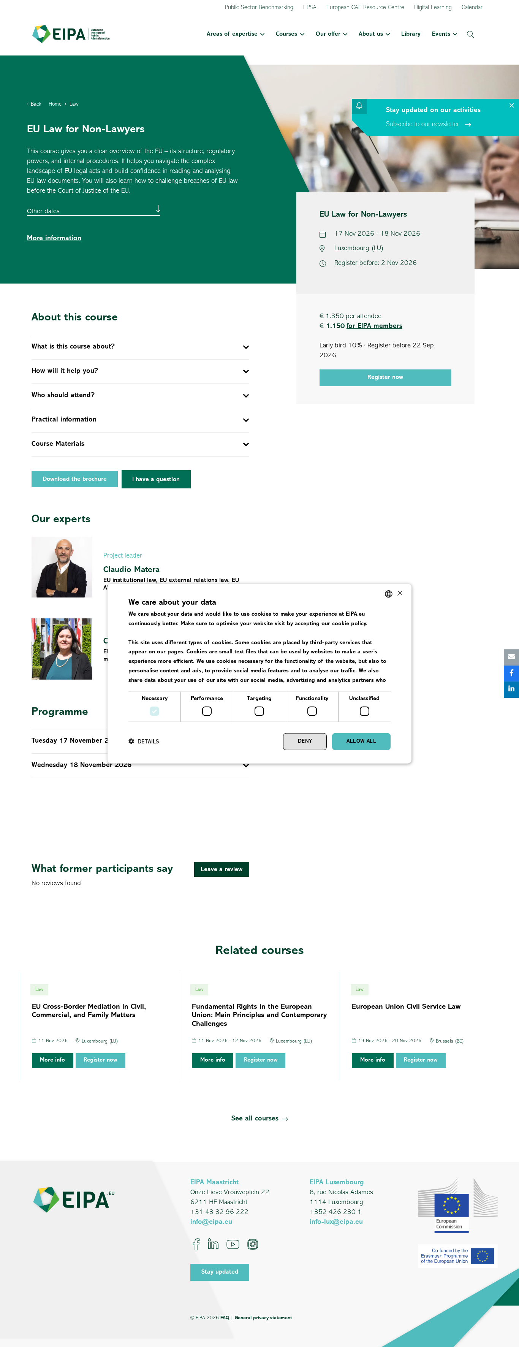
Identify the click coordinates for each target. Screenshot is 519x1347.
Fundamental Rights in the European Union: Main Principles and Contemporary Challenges (259, 1015)
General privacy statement (263, 1317)
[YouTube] (233, 1244)
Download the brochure (75, 479)
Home (55, 104)
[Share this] (511, 674)
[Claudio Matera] (140, 567)
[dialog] (259, 674)
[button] (261, 34)
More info (52, 1060)
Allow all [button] (361, 741)
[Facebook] (196, 1244)
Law (74, 104)
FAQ (224, 1317)
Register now (385, 377)
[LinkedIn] (213, 1244)
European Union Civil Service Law (406, 1007)
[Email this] (511, 657)
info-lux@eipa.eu (336, 1222)
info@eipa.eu (211, 1222)
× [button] (399, 593)
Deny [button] (305, 741)
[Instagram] (252, 1244)
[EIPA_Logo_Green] (71, 34)
